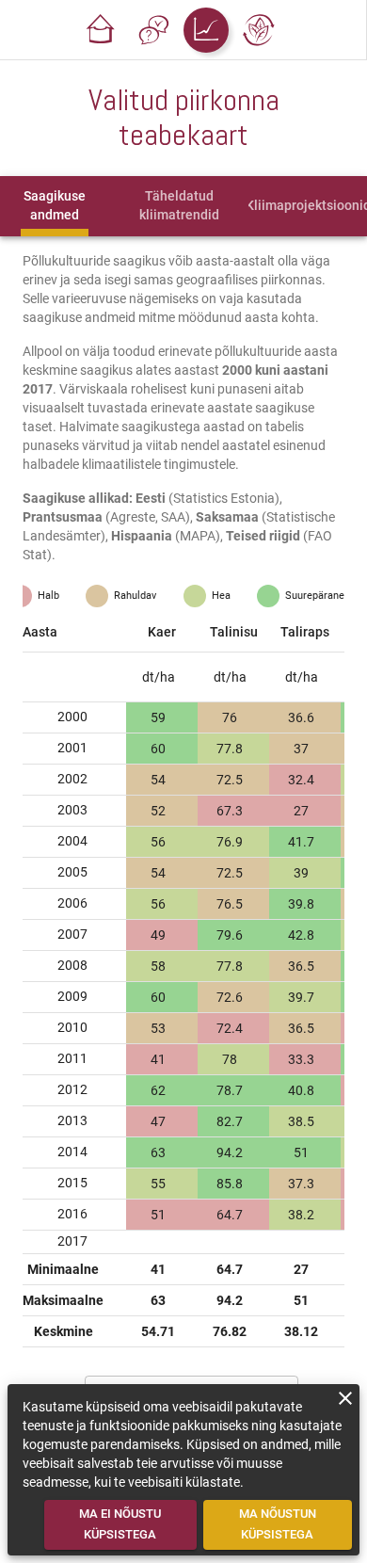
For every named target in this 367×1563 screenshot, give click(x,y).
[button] (100, 30)
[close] (345, 1398)
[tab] (55, 206)
